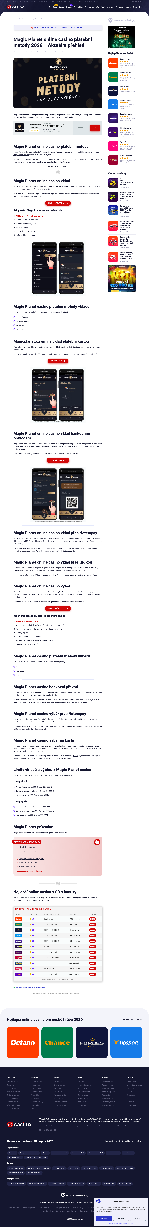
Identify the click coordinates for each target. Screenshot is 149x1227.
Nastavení (138, 1218)
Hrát (22, 1046)
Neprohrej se (84, 1211)
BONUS (65, 166)
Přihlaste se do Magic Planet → (28, 621)
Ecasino (81, 1082)
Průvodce (119, 7)
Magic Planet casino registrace (46, 194)
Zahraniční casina (60, 1102)
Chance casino (59, 1085)
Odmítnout (121, 1218)
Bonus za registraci (109, 1092)
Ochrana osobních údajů (126, 1223)
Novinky (128, 7)
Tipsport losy (131, 1105)
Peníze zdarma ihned (34, 1173)
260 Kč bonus (73, 1168)
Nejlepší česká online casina (29, 1153)
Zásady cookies (113, 1223)
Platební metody (24, 19)
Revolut (75, 756)
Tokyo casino (83, 1102)
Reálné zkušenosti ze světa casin (36, 1157)
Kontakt (49, 1126)
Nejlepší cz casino (13, 1092)
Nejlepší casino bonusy (16, 1168)
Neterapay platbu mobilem (65, 538)
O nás (135, 7)
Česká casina (11, 1085)
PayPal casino (59, 1092)
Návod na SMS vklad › (27, 867)
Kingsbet (40, 1)
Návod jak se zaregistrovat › (29, 847)
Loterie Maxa (131, 1082)
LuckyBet (52, 1)
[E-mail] (141, 2)
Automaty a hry (36, 1092)
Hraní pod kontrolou (45, 1208)
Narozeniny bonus (108, 1102)
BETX (66, 1)
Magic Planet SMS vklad (40, 551)
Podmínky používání (106, 1126)
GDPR (119, 1126)
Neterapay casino (60, 1095)
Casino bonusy (107, 1082)
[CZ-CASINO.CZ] (15, 7)
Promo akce (89, 7)
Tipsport (26, 1)
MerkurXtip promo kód (96, 1153)
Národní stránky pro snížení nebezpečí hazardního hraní (59, 1211)
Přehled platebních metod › (28, 863)
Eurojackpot (131, 1095)
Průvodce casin (12, 1102)
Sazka (75, 1)
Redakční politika (61, 1126)
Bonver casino (83, 1095)
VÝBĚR (58, 166)
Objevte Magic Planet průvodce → (30, 871)
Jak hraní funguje (77, 1208)
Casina (61, 7)
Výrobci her (35, 1095)
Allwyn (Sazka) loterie (134, 1085)
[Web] (138, 2)
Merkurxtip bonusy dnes (16, 1184)
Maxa (70, 1)
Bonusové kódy (107, 1098)
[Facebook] (130, 2)
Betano (9, 1)
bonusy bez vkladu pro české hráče (36, 900)
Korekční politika (77, 1126)
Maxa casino (82, 1088)
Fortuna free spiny (125, 1184)
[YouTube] (136, 2)
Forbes (21, 1)
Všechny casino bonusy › (28, 851)
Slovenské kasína (60, 1105)
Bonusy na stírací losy (16, 1173)
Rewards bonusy (108, 1105)
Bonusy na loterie (106, 1168)
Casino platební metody (22, 159)
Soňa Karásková (60, 52)
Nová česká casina (13, 1082)
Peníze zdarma (107, 1095)
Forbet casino (83, 1098)
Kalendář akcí (36, 1105)
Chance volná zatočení (57, 1184)
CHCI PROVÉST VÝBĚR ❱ (58, 608)
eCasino (45, 1153)
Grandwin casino (84, 1092)
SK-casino (135, 1122)
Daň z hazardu (128, 1153)
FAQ (32, 1108)
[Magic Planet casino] (19, 132)
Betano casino (59, 1082)
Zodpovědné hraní (13, 1208)
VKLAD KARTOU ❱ (58, 361)
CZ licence (35, 1098)
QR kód (51, 568)
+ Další (96, 1)
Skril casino (58, 1088)
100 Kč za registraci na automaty (38, 1168)
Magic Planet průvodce (22, 833)
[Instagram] (133, 2)
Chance (15, 1)
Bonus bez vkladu (108, 1088)
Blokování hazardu (92, 1208)
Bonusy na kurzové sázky (125, 1168)
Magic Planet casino (34, 125)
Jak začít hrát (36, 1088)
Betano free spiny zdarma (37, 1184)
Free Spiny (53, 7)
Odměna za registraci (89, 1168)
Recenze (80, 127)
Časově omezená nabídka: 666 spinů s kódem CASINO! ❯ (59, 28)
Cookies (127, 1126)
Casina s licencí (12, 1088)
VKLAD (50, 166)
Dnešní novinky (36, 1082)
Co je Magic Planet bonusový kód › (31, 859)
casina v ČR (23, 898)
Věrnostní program (13, 1105)
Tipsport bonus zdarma (76, 1184)
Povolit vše (104, 1218)
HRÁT (95, 128)
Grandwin (33, 1)
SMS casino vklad (60, 1098)
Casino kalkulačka (13, 1108)
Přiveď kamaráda (59, 1168)
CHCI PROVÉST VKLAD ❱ (58, 203)
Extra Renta (131, 1088)
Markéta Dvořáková (43, 52)
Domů (15, 19)
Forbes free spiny (93, 1184)
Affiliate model (91, 1126)
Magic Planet (89, 1)
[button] (145, 1202)
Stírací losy (131, 1098)
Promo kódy (78, 7)
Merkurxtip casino (84, 1085)
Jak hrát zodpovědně (29, 1208)
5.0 (33, 919)
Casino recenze (12, 1098)
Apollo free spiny (109, 1184)
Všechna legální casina (131, 1019)
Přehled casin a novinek (60, 1153)
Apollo (46, 1)
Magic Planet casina (21, 155)
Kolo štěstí (130, 1102)
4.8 (33, 958)
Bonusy (69, 7)
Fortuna (81, 1)
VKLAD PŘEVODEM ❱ (58, 460)
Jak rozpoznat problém (62, 1208)
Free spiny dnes (107, 1085)
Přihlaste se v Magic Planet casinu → (30, 216)
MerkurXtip (59, 1)
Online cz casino (13, 1095)
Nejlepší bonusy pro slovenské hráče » (31, 988)
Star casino (82, 1105)
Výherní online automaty (105, 7)
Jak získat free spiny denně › (29, 855)
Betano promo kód (78, 1153)
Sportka (129, 1092)
